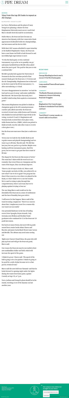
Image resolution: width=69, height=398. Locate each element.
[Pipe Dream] (34, 389)
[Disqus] (19, 310)
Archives (4, 13)
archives (6, 21)
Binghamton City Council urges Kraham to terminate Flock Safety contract (51, 106)
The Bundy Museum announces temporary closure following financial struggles (50, 95)
